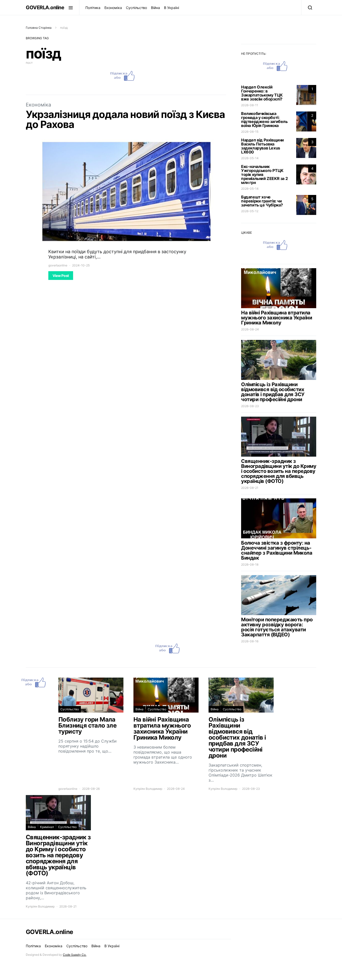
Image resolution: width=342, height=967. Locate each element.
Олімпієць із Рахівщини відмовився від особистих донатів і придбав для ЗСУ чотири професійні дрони (272, 391)
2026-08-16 (249, 641)
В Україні (171, 7)
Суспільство (136, 7)
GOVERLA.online (45, 7)
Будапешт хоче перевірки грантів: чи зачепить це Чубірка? (262, 200)
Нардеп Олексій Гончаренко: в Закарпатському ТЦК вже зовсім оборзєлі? (262, 92)
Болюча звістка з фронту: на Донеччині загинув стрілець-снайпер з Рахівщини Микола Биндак (276, 550)
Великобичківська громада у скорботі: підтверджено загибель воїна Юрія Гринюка (264, 119)
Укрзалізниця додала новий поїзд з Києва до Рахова (125, 119)
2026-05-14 (250, 158)
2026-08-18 (249, 564)
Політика (92, 7)
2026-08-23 (250, 406)
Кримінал (47, 827)
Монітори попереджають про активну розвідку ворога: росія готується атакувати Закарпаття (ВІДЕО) (277, 627)
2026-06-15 (249, 131)
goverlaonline (57, 265)
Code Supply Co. (74, 955)
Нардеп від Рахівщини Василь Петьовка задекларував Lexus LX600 (262, 145)
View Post (61, 275)
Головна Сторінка (39, 27)
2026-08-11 (249, 105)
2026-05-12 (249, 211)
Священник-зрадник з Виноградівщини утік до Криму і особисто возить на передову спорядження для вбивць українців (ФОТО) (278, 471)
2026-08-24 (250, 329)
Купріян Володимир (147, 789)
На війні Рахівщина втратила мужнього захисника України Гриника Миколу (276, 318)
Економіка (113, 7)
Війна (155, 7)
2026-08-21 (249, 488)
